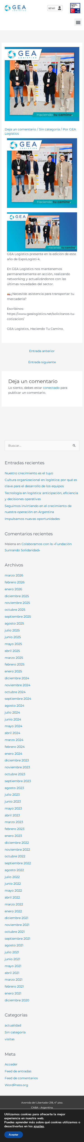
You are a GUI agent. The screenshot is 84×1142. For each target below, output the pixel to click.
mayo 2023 (13, 808)
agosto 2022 (14, 870)
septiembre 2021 (17, 938)
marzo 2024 (14, 740)
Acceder (11, 1064)
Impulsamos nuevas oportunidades (32, 519)
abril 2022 (12, 897)
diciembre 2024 (17, 678)
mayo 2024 (13, 726)
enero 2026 (13, 589)
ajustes (39, 1126)
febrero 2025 (14, 664)
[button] (78, 22)
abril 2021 (12, 973)
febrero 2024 (15, 746)
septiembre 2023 (18, 781)
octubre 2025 (15, 609)
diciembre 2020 (17, 1000)
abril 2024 (12, 733)
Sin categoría (49, 129)
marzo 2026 (14, 575)
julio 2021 (12, 952)
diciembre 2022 (17, 842)
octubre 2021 (15, 931)
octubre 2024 (15, 692)
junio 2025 (13, 637)
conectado (51, 387)
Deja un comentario (20, 129)
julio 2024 (12, 712)
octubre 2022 (15, 856)
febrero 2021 (14, 986)
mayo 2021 (13, 966)
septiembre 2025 (18, 616)
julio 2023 (12, 794)
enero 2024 (13, 753)
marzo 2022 (14, 904)
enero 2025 (13, 671)
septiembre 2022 (18, 863)
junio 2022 (13, 883)
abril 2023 (12, 815)
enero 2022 (13, 911)
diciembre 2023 (17, 760)
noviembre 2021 (17, 925)
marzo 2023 (14, 822)
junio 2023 (13, 801)
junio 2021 (12, 959)
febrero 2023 (14, 829)
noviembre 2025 (17, 602)
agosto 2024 (14, 705)
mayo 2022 (13, 890)
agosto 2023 (14, 788)
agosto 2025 (14, 623)
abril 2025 (12, 651)
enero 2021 (13, 993)
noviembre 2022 (17, 849)
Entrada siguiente (42, 362)
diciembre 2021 (16, 918)
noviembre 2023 (17, 767)
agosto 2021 (14, 945)
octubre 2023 (15, 774)
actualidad (13, 1025)
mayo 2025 (13, 644)
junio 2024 (13, 719)
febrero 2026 (15, 582)
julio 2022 (12, 877)
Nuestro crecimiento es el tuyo (29, 473)
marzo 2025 (14, 657)
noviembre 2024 (17, 685)
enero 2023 (13, 836)
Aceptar (13, 1134)
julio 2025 (12, 630)
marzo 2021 (13, 979)
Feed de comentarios (21, 1078)
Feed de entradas (18, 1071)
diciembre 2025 (17, 596)
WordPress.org (16, 1085)
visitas (10, 1039)
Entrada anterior (42, 351)
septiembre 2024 (18, 698)
